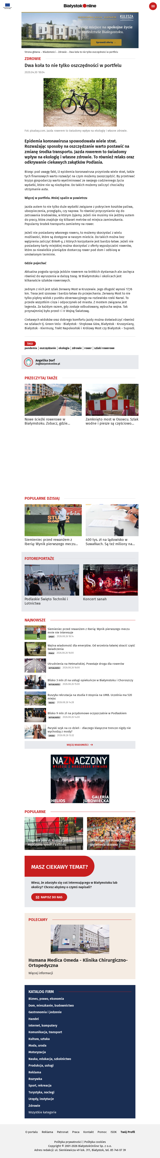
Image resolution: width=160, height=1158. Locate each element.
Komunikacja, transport (45, 1032)
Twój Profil (128, 1132)
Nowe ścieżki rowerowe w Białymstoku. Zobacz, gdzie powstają (46, 421)
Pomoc (102, 1132)
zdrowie (77, 348)
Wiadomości (49, 52)
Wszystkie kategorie (42, 1112)
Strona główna (32, 52)
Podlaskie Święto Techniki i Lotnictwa (46, 601)
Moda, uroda (37, 1045)
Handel (33, 1019)
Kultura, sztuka (39, 1039)
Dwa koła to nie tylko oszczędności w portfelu (93, 52)
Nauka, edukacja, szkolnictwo (49, 1059)
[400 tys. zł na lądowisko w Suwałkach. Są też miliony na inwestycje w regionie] (114, 520)
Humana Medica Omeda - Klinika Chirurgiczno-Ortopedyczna (78, 963)
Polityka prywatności (68, 1142)
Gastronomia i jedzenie (45, 1012)
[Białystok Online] (80, 6)
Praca (51, 653)
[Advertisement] (80, 461)
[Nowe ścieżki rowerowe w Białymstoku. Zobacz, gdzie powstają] (53, 400)
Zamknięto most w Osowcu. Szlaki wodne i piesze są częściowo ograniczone (112, 421)
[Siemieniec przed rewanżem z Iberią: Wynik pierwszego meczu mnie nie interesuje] (53, 520)
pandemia (31, 348)
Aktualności (54, 668)
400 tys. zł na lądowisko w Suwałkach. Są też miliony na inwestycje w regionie (109, 542)
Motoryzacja (37, 1052)
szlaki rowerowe (104, 348)
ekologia (64, 348)
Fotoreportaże (39, 558)
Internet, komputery (42, 1025)
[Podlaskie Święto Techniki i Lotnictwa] (52, 580)
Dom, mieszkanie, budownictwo (51, 1005)
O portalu (31, 1132)
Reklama (34, 1072)
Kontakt (88, 1132)
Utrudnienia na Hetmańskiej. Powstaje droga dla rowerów (86, 663)
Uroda (51, 736)
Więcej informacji (40, 973)
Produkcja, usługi (41, 1065)
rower (88, 348)
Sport (51, 637)
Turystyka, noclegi (41, 1092)
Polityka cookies (95, 1142)
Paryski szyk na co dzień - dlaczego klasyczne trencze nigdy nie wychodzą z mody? (89, 729)
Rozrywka (35, 1079)
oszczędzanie (48, 348)
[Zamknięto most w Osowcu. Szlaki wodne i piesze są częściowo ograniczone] (114, 400)
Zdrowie (62, 52)
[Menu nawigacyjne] (153, 6)
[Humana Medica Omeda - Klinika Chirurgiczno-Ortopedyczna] (80, 939)
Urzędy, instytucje (41, 1099)
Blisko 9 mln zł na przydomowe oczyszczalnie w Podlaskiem (87, 713)
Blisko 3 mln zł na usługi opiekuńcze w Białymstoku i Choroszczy (90, 680)
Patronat (62, 1132)
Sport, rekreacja (40, 1085)
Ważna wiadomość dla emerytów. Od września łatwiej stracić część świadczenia (91, 647)
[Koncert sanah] (110, 580)
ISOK (114, 1132)
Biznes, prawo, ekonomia (46, 999)
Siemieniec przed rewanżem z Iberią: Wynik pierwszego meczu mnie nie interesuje (50, 542)
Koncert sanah (95, 599)
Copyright (54, 1146)
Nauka (51, 703)
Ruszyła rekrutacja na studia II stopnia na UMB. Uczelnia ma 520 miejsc (90, 696)
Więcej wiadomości (78, 745)
